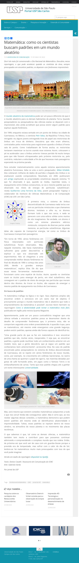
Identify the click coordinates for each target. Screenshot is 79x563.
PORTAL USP (10, 2)
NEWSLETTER (26, 2)
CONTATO (74, 2)
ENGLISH (74, 6)
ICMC (29, 482)
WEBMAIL (18, 2)
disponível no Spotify (39, 457)
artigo (10, 179)
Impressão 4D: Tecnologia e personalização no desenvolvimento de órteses (56, 498)
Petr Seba (40, 135)
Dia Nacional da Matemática (18, 482)
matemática (46, 482)
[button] (39, 540)
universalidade (31, 367)
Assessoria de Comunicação (19, 57)
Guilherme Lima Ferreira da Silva (25, 190)
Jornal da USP (37, 482)
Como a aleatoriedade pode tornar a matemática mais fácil (42, 307)
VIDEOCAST (35, 2)
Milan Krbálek (63, 170)
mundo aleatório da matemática (20, 116)
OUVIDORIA (66, 2)
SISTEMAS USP (44, 2)
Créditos (56, 552)
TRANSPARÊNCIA (55, 2)
